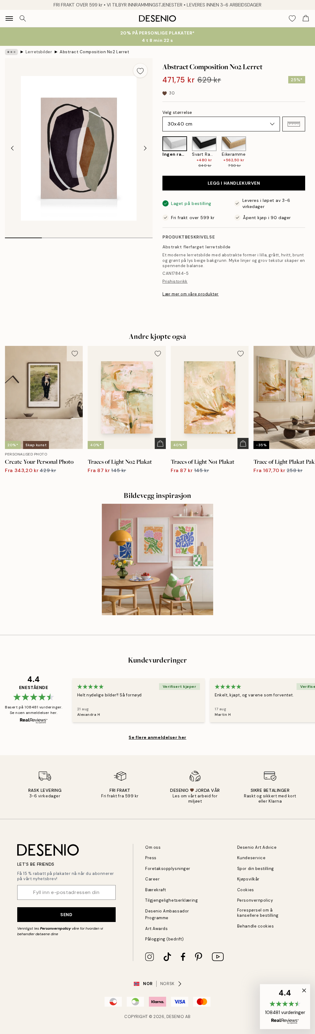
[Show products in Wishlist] (292, 18)
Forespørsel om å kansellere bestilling (258, 913)
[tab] (23, 235)
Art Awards (156, 928)
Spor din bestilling (255, 868)
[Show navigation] (9, 18)
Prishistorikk (175, 281)
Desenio (175, 1016)
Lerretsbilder (39, 51)
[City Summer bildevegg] (157, 559)
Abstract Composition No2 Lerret (94, 51)
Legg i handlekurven (234, 183)
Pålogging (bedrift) (164, 939)
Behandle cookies (255, 926)
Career (152, 879)
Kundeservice (251, 857)
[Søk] (23, 18)
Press (151, 857)
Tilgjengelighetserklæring (171, 900)
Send (66, 914)
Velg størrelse (177, 112)
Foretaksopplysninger (167, 868)
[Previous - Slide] (12, 148)
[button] (293, 124)
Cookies (245, 889)
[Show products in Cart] (306, 18)
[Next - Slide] (145, 148)
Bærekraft (155, 889)
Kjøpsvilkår (248, 879)
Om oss (153, 847)
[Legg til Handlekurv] (160, 443)
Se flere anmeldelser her (157, 737)
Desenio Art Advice (257, 847)
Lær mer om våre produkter (190, 294)
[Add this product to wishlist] (140, 70)
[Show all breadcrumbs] (11, 52)
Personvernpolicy (55, 928)
